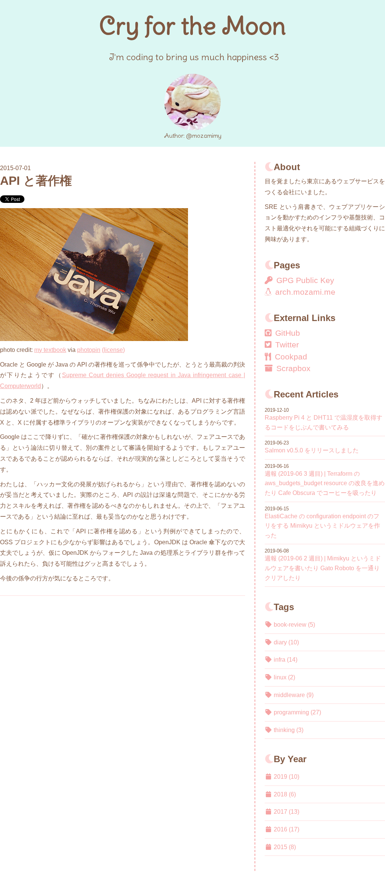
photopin (88, 350)
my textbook (50, 350)
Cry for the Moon (192, 26)
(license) (113, 350)
